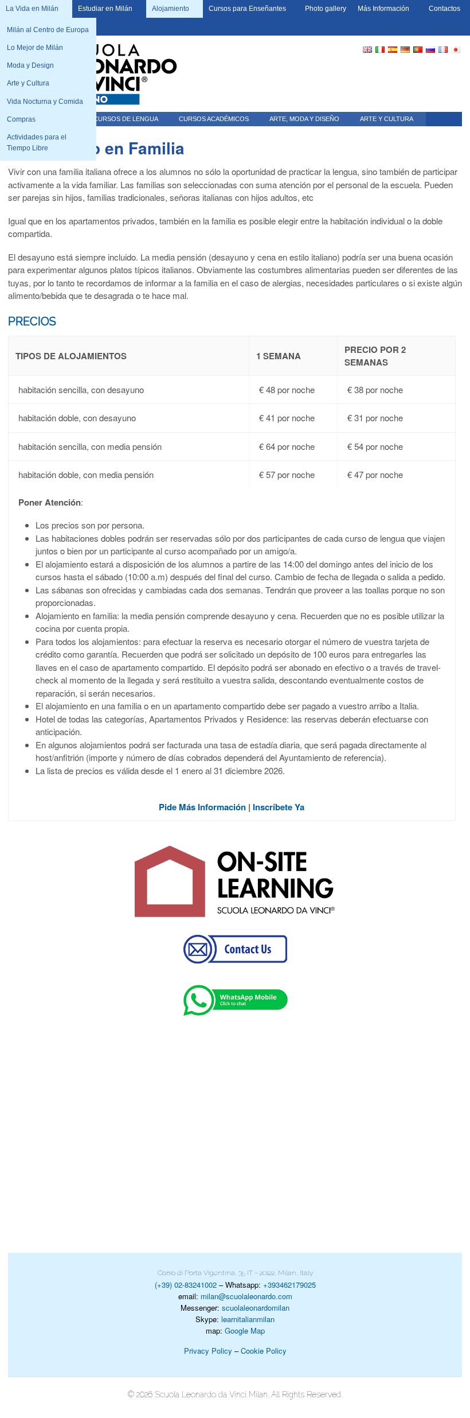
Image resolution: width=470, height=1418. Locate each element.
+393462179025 (289, 1284)
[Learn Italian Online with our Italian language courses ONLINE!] (235, 882)
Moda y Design (30, 65)
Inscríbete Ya (278, 807)
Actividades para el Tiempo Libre (36, 142)
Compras (21, 119)
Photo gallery (325, 9)
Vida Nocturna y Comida (45, 102)
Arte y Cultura (28, 83)
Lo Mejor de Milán (35, 48)
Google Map (245, 1330)
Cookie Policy (264, 1350)
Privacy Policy (208, 1350)
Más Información (383, 9)
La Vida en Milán (32, 9)
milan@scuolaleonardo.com (246, 1296)
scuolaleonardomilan (255, 1307)
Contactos (444, 9)
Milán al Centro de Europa (48, 30)
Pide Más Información (202, 807)
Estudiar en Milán (105, 9)
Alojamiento (170, 9)
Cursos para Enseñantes (247, 9)
